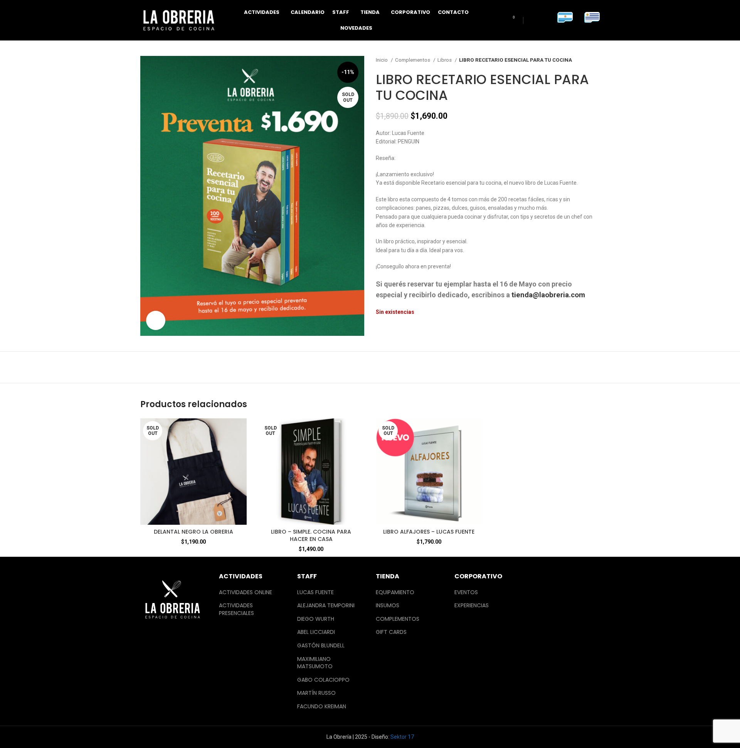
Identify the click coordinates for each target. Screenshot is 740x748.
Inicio (382, 60)
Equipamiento (395, 592)
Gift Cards (391, 632)
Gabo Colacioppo (323, 680)
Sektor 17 (402, 737)
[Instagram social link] (544, 20)
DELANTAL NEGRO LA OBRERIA (193, 532)
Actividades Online (245, 592)
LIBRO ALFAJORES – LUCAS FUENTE (428, 532)
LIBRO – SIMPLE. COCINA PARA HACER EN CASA (311, 535)
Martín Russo (316, 693)
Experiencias (471, 605)
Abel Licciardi (316, 632)
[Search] (497, 20)
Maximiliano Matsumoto (315, 663)
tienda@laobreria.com (548, 295)
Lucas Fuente (315, 592)
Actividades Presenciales (236, 609)
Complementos (413, 60)
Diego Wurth (315, 619)
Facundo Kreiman (321, 706)
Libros (445, 60)
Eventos (466, 592)
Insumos (387, 605)
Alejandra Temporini (326, 605)
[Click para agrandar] (155, 320)
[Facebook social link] (532, 20)
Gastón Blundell (321, 645)
